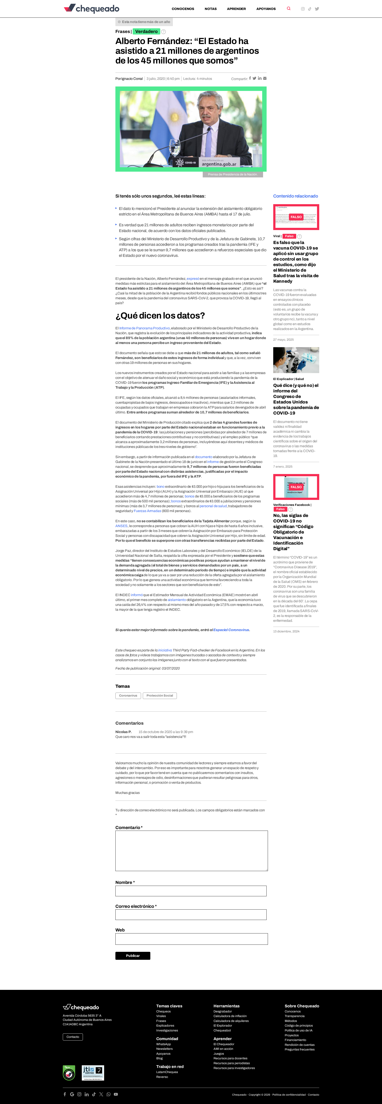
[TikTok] (95, 1095)
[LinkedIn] (88, 1095)
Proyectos (292, 1035)
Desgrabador (223, 1011)
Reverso (162, 1077)
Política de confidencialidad (289, 1094)
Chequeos (163, 1011)
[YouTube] (116, 1095)
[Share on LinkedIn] (260, 79)
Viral (276, 236)
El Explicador (283, 379)
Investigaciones (167, 1030)
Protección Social (160, 695)
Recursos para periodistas (232, 1063)
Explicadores (165, 1025)
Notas (210, 9)
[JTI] (93, 1073)
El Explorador (223, 1025)
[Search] (288, 8)
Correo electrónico (136, 906)
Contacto (73, 1037)
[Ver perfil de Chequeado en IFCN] (69, 1073)
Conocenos (183, 9)
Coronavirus (128, 695)
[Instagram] (81, 1095)
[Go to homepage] (99, 9)
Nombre (125, 882)
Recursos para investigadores (234, 1068)
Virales (161, 1016)
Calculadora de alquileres (231, 1021)
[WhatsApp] (110, 1095)
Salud (299, 379)
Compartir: (239, 79)
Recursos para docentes (230, 1058)
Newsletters (164, 1048)
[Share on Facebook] (250, 79)
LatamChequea (167, 1072)
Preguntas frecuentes (300, 1049)
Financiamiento (295, 1040)
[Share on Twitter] (254, 79)
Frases (122, 31)
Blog (159, 1058)
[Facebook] (66, 1095)
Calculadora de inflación (230, 1016)
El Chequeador (224, 1044)
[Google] (73, 1095)
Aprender (236, 9)
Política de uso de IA (299, 1030)
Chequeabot (222, 1030)
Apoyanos (266, 9)
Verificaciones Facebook (291, 505)
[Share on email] (265, 79)
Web (120, 929)
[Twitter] (103, 1095)
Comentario (129, 827)
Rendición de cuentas (300, 1044)
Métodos (291, 1021)
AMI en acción (223, 1048)
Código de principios (299, 1025)
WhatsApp (163, 1044)
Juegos (219, 1053)
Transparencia (295, 1016)
